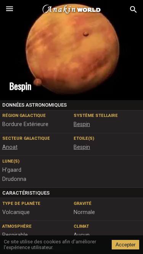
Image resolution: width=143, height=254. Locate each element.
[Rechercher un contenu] (133, 10)
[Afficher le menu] (9, 9)
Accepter (125, 245)
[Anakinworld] (72, 9)
